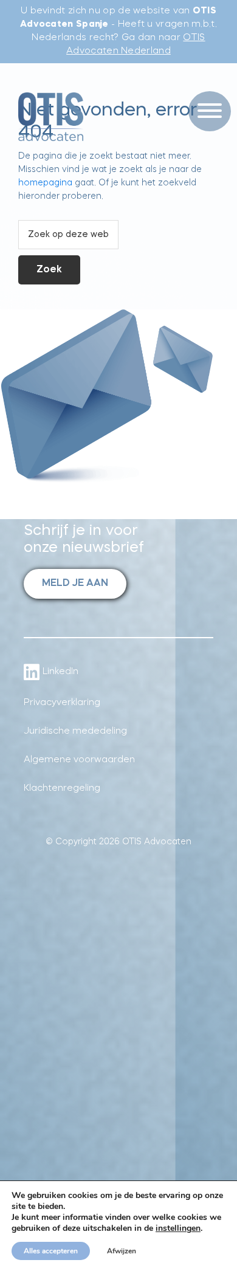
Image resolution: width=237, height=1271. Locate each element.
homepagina (45, 183)
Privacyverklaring (62, 703)
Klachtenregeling (62, 788)
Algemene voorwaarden (79, 760)
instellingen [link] (178, 1228)
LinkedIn (60, 672)
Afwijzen (121, 1251)
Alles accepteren (51, 1251)
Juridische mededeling (75, 731)
